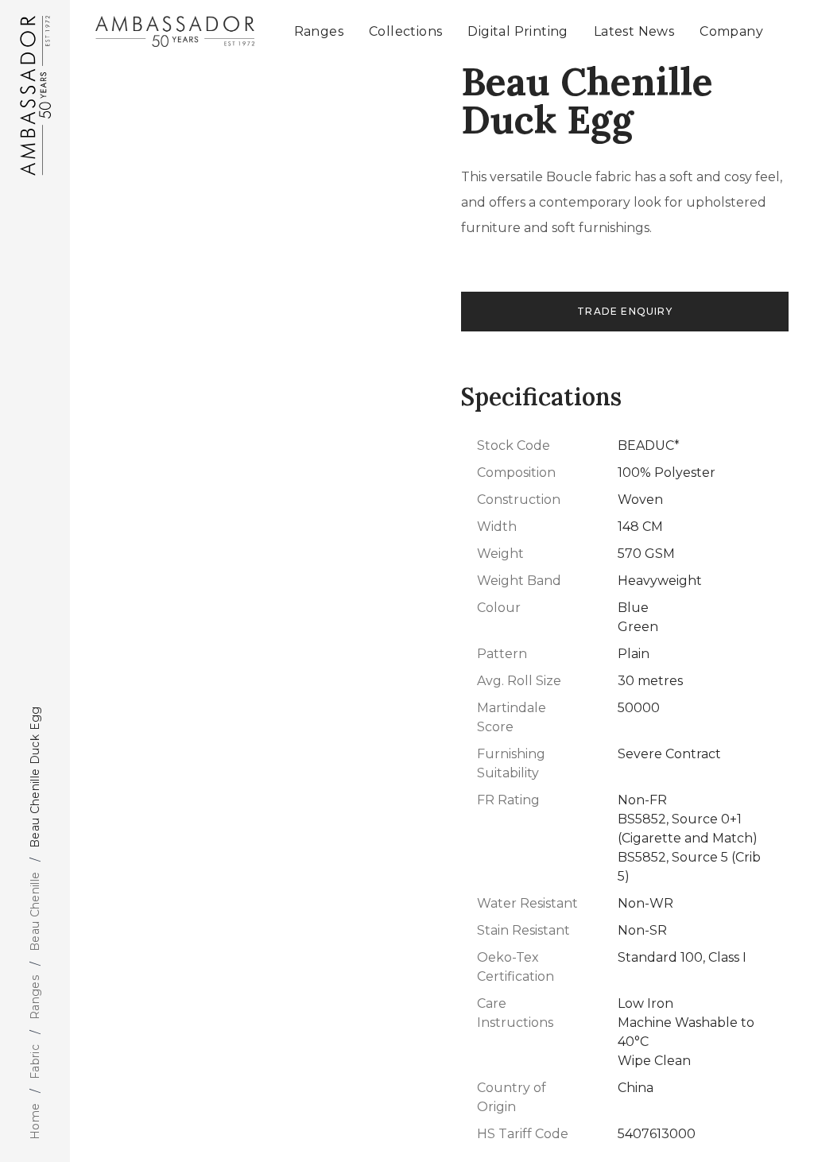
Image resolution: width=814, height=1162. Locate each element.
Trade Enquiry (625, 311)
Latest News (634, 31)
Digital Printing (517, 31)
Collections (405, 31)
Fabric (35, 1061)
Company (731, 31)
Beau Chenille (35, 912)
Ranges (35, 997)
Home (35, 1121)
